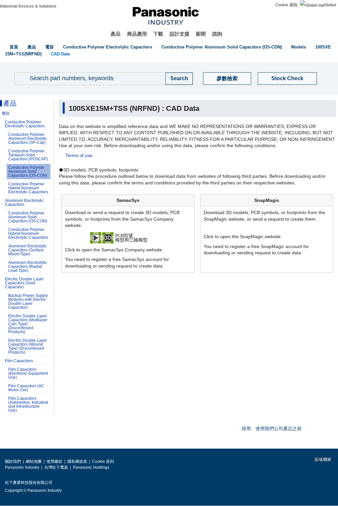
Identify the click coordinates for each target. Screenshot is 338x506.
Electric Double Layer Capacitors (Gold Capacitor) (24, 283)
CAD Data (60, 53)
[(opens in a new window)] (128, 237)
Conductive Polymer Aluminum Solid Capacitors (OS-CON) (221, 47)
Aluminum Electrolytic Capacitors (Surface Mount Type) (27, 250)
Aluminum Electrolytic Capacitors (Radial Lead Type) (27, 266)
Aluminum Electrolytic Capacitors (24, 202)
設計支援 (179, 34)
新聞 (201, 34)
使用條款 (54, 461)
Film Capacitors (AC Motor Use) (26, 388)
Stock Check (287, 78)
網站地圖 (34, 461)
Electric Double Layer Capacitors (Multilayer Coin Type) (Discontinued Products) (28, 324)
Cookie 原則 (286, 5)
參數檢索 (227, 78)
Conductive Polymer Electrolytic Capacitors (107, 47)
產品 (115, 34)
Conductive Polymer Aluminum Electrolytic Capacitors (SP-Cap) (27, 138)
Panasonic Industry (22, 467)
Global (330, 5)
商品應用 (137, 34)
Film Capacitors (19, 361)
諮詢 (217, 34)
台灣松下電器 (56, 467)
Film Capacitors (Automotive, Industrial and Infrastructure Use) (28, 404)
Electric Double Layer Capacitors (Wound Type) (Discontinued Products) (27, 346)
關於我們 (13, 461)
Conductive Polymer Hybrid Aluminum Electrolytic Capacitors (28, 188)
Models (298, 47)
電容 (49, 47)
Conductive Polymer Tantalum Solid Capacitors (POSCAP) (28, 155)
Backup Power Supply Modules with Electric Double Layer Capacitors (28, 301)
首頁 (14, 47)
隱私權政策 (77, 461)
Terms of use (78, 155)
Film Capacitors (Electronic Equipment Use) (28, 373)
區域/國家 (322, 459)
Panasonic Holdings (91, 467)
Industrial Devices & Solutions (28, 6)
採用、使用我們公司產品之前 (272, 428)
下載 (158, 34)
